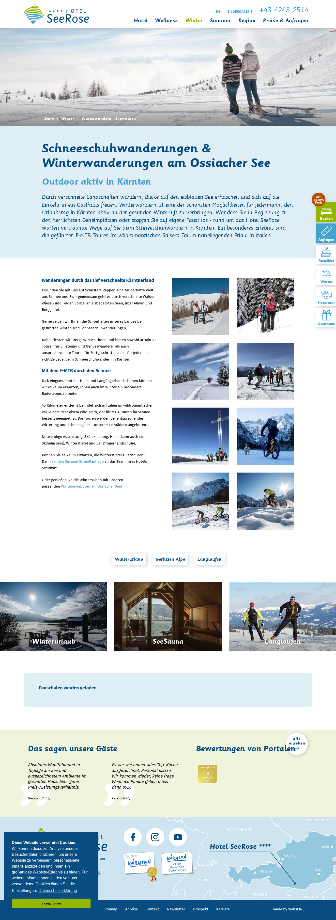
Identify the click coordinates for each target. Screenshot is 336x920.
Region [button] (247, 20)
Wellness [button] (166, 20)
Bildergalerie (239, 12)
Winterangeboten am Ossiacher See (91, 486)
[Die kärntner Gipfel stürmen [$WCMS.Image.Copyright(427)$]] (200, 436)
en (217, 12)
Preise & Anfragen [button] (285, 20)
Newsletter (176, 909)
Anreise (131, 909)
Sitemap (110, 909)
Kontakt (152, 909)
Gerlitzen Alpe (170, 559)
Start (49, 119)
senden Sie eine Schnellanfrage (78, 461)
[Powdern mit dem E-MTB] (265, 501)
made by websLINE (289, 909)
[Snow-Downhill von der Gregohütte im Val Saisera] (200, 501)
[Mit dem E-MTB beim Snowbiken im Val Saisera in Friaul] (265, 436)
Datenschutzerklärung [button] (58, 890)
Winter (68, 119)
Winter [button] (194, 20)
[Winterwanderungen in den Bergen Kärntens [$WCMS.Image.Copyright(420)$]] (265, 306)
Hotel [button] (141, 20)
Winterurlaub (129, 559)
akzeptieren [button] (51, 903)
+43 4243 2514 (284, 10)
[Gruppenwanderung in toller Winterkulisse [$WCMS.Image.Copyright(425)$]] (265, 371)
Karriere (223, 909)
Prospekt (200, 909)
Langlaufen (209, 559)
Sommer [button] (220, 20)
